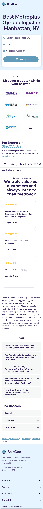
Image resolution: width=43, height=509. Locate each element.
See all (31, 128)
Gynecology (15, 439)
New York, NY (11, 146)
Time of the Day (26, 164)
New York (26, 439)
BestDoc (5, 439)
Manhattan (36, 439)
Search (23, 59)
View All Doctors (8, 156)
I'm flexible (11, 164)
